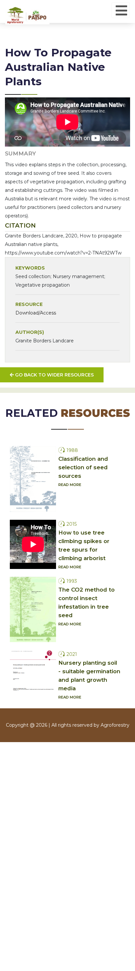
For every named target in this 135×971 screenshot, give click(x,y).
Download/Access (35, 313)
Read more (69, 484)
